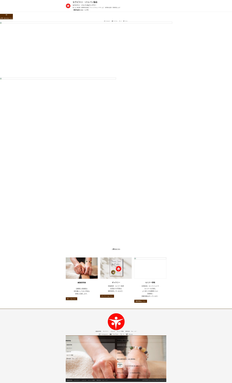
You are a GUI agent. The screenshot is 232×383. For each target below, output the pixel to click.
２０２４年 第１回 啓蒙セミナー (134, 366)
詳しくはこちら (71, 298)
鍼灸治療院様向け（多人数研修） (126, 359)
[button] (6, 16)
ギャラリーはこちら (107, 296)
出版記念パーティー (123, 353)
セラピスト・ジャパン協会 (85, 2)
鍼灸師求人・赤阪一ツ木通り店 (126, 347)
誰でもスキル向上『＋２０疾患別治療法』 (129, 373)
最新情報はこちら (141, 301)
